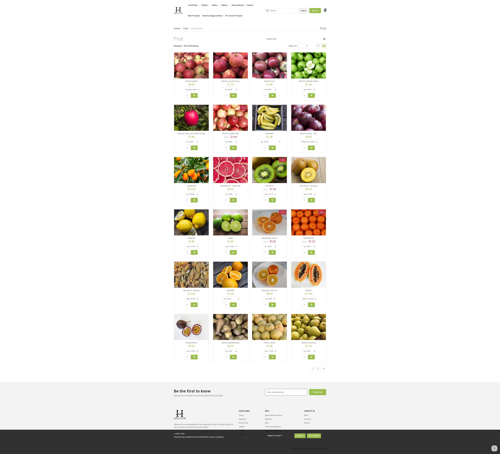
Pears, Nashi (269, 343)
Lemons (191, 238)
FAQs (306, 415)
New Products (194, 16)
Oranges (230, 290)
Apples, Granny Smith (309, 81)
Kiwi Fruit (269, 186)
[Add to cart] (194, 95)
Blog (267, 423)
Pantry (214, 5)
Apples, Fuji (269, 81)
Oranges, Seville (269, 290)
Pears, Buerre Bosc (230, 343)
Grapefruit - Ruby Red (230, 186)
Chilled (204, 5)
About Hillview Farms (273, 415)
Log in (303, 10)
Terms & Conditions (273, 427)
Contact (250, 5)
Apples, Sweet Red (230, 134)
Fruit (185, 28)
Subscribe (317, 392)
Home (177, 28)
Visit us (307, 423)
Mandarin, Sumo (269, 238)
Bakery (224, 5)
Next (323, 368)
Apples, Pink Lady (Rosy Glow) (191, 134)
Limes (230, 238)
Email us (307, 419)
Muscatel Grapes (191, 290)
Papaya (309, 290)
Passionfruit (191, 343)
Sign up (315, 10)
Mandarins (309, 238)
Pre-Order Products (233, 16)
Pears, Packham (308, 343)
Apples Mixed (191, 81)
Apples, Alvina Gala (230, 81)
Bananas (269, 134)
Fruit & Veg (192, 5)
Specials (242, 419)
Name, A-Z (293, 46)
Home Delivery (238, 5)
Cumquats (191, 186)
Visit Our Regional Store (212, 16)
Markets (268, 419)
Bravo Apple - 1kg (308, 134)
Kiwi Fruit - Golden (308, 186)
